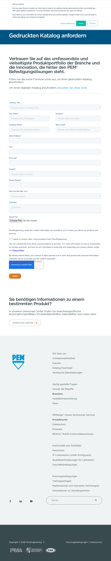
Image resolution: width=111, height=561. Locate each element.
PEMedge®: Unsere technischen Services (73, 415)
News (55, 403)
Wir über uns (59, 353)
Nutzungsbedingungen (64, 476)
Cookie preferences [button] (67, 23)
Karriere (56, 363)
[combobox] (71, 500)
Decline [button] (92, 23)
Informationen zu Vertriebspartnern (71, 490)
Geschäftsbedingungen (64, 464)
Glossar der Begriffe (63, 389)
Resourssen (58, 450)
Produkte (57, 429)
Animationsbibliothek (63, 358)
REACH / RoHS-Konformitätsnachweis (72, 434)
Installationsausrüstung (64, 398)
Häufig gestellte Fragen (64, 384)
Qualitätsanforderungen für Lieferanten (73, 460)
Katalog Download (62, 368)
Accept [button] (81, 23)
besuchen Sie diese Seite (72, 87)
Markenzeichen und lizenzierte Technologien (75, 486)
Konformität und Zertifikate (66, 445)
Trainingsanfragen (61, 481)
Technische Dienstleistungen (67, 372)
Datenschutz (59, 424)
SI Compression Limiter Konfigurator (71, 455)
